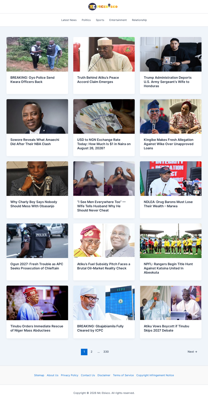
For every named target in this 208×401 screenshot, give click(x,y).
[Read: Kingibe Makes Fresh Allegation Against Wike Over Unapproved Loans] (171, 116)
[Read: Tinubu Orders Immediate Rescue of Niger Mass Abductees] (37, 302)
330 (106, 351)
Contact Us (88, 375)
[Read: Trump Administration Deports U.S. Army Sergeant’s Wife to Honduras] (171, 54)
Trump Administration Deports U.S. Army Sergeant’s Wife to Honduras (168, 82)
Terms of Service (123, 375)
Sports (100, 20)
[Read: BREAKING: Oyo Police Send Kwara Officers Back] (37, 54)
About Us (52, 375)
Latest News (69, 20)
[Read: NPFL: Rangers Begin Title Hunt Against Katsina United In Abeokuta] (171, 240)
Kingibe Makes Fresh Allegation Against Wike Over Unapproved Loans (169, 144)
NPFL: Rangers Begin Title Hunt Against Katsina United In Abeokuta (168, 268)
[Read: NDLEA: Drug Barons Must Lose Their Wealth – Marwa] (171, 178)
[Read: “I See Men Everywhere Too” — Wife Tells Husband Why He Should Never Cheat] (104, 178)
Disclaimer (104, 375)
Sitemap (39, 375)
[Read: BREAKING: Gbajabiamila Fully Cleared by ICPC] (104, 302)
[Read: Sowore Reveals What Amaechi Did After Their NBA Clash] (37, 116)
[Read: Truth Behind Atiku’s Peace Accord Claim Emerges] (104, 54)
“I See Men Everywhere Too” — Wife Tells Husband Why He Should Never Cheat (101, 206)
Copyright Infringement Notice (155, 375)
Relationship (139, 20)
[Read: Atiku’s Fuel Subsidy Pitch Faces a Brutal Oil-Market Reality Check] (104, 240)
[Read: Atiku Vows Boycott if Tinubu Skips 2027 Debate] (171, 302)
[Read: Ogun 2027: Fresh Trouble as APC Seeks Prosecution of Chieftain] (37, 240)
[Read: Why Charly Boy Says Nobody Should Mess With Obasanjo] (37, 178)
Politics (86, 20)
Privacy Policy (69, 375)
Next (192, 351)
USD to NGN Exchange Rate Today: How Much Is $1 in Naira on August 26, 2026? (104, 144)
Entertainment (118, 20)
